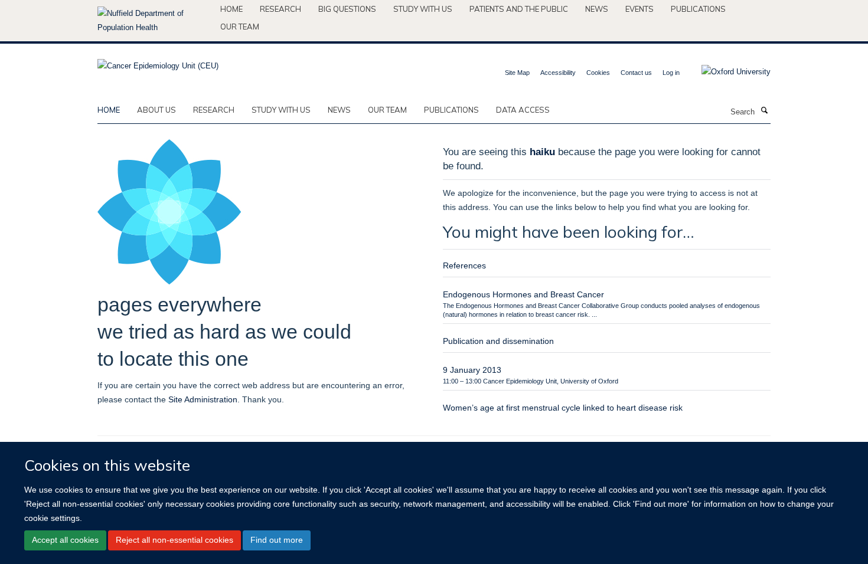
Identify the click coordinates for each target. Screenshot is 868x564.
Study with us (422, 9)
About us (156, 109)
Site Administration (202, 399)
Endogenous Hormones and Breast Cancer (523, 294)
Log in (671, 72)
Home (231, 9)
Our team (239, 26)
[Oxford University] (727, 72)
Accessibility (558, 72)
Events (639, 9)
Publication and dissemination (498, 341)
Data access (523, 109)
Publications (698, 9)
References (464, 265)
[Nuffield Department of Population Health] (154, 21)
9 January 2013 (472, 370)
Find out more (276, 540)
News (596, 9)
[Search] (764, 110)
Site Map (517, 72)
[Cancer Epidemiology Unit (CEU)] (157, 62)
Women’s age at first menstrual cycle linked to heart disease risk (563, 407)
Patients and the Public (518, 9)
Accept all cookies (65, 540)
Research (280, 9)
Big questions (347, 9)
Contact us (636, 72)
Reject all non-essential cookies (174, 540)
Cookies (598, 72)
